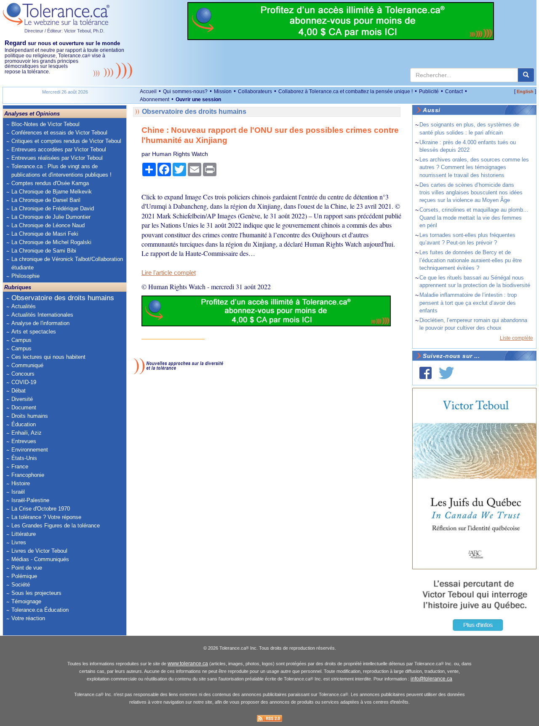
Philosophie (25, 276)
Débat (18, 390)
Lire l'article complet (168, 272)
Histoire (20, 483)
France (19, 466)
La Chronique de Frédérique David (52, 208)
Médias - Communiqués (40, 559)
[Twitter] (446, 373)
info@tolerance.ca (431, 679)
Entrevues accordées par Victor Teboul (58, 149)
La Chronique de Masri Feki (44, 234)
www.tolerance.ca (188, 664)
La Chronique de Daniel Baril (45, 200)
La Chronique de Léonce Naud (48, 225)
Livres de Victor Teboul (39, 551)
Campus (21, 340)
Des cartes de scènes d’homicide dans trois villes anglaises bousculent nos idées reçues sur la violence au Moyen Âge (471, 192)
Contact (454, 91)
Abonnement (154, 99)
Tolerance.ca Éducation (40, 610)
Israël (18, 492)
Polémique (24, 576)
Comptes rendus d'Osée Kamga (50, 183)
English (525, 91)
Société (20, 584)
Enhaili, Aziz (26, 433)
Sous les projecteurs (36, 593)
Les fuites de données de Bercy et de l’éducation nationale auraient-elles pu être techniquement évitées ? (470, 260)
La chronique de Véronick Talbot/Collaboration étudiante (67, 263)
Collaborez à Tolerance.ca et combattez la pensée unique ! (345, 91)
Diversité (22, 399)
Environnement (29, 449)
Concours (23, 374)
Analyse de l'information (40, 323)
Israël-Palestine (30, 500)
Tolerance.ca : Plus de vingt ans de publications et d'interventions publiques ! (61, 170)
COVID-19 (23, 382)
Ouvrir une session (198, 99)
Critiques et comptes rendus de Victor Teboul (66, 141)
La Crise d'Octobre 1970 (40, 509)
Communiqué (27, 365)
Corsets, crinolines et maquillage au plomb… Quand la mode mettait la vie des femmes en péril (473, 217)
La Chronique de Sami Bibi (43, 250)
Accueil (148, 91)
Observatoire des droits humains (62, 298)
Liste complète (516, 338)
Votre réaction (28, 618)
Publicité (429, 91)
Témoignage (26, 601)
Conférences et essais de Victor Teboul (59, 132)
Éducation (23, 424)
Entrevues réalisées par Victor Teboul (57, 158)
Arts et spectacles (33, 331)
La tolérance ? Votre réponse (46, 517)
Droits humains (29, 416)
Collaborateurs (255, 91)
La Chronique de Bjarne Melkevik (51, 191)
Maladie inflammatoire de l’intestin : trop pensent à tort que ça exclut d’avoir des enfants (468, 302)
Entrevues (23, 441)
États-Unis (24, 458)
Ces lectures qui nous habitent (48, 357)
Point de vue (26, 568)
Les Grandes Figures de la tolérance (55, 525)
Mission (223, 91)
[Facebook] (425, 373)
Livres (18, 542)
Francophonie (27, 475)
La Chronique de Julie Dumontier (51, 217)
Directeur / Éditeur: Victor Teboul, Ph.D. (64, 30)
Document (23, 407)
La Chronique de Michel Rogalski (51, 242)
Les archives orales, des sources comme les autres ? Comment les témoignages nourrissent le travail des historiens (474, 167)
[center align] (526, 75)
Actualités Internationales (42, 315)
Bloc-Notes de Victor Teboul (45, 124)
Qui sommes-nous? (185, 91)
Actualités (23, 306)
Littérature (23, 534)
